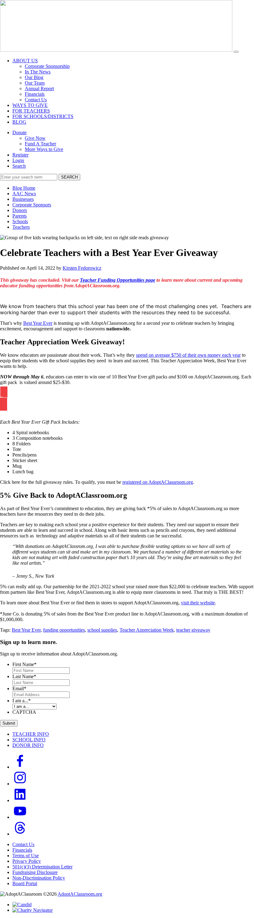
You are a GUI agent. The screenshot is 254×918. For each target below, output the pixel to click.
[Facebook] (20, 767)
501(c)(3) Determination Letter (42, 866)
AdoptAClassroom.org (80, 894)
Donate (19, 132)
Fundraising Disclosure (35, 872)
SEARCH (69, 177)
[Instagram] (20, 783)
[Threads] (20, 833)
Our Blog (34, 77)
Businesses (23, 199)
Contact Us (36, 99)
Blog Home (23, 188)
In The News (37, 71)
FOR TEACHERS (31, 110)
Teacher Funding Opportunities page (117, 280)
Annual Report (39, 88)
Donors (19, 210)
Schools (20, 221)
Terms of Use (25, 855)
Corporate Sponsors (31, 204)
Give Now (35, 138)
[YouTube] (20, 817)
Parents (19, 215)
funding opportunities (64, 630)
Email (19, 688)
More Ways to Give (44, 149)
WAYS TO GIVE (30, 105)
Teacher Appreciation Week (147, 630)
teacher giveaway (193, 630)
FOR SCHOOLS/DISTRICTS (42, 116)
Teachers (21, 227)
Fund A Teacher (40, 143)
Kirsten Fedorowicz (82, 268)
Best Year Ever (26, 630)
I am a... (21, 700)
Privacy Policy (26, 861)
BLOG (19, 122)
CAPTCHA (24, 712)
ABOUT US (25, 60)
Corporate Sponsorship (47, 66)
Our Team (35, 83)
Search (19, 166)
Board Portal (24, 883)
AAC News (24, 193)
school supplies (102, 630)
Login (18, 160)
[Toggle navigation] (236, 52)
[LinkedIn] (20, 800)
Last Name (24, 676)
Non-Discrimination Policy (38, 877)
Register (20, 154)
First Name (24, 664)
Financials (35, 94)
